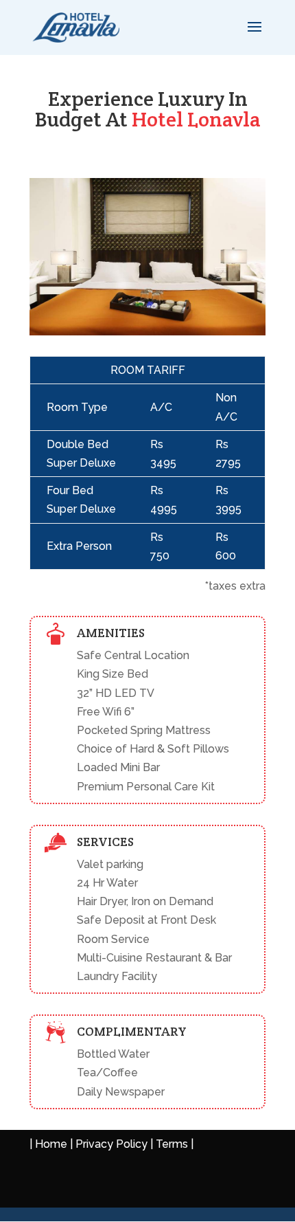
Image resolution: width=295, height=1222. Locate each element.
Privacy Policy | (114, 1144)
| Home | (52, 1144)
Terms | (174, 1144)
